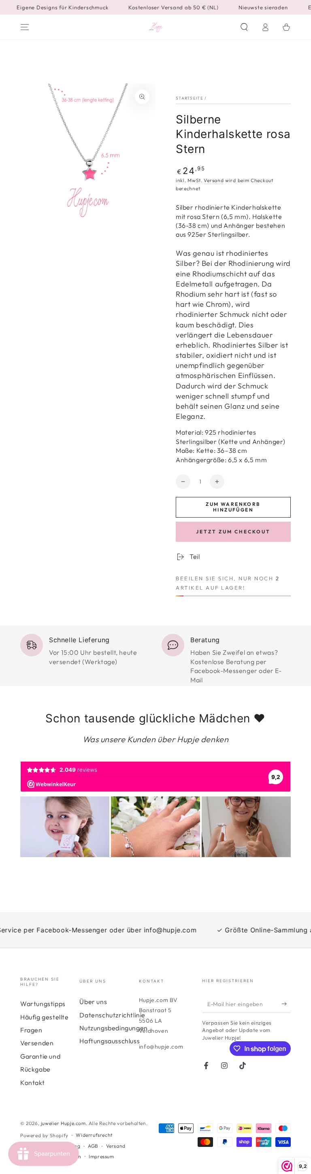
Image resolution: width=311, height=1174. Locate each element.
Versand (214, 180)
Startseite (189, 98)
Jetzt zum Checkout (233, 532)
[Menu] (24, 27)
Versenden (36, 1043)
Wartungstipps (43, 1004)
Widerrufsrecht (94, 1135)
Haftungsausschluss (109, 1041)
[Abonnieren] (286, 1004)
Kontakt (32, 1082)
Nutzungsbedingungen (113, 1028)
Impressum (101, 1156)
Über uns (93, 1002)
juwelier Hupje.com (63, 1123)
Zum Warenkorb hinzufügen (233, 507)
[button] (244, 27)
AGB (93, 1146)
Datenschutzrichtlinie (112, 1015)
